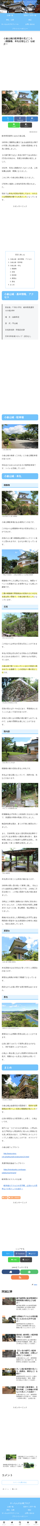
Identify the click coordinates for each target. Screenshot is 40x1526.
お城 (5, 1197)
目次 (17, 255)
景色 (13, 281)
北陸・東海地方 (15, 1197)
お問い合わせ (29, 1513)
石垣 (13, 272)
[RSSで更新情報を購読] (20, 1277)
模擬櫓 (14, 269)
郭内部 (14, 275)
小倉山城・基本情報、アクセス (21, 259)
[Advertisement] (20, 67)
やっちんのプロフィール (10, 1513)
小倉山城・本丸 (15, 265)
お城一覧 (10, 1507)
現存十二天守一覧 (29, 1507)
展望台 (14, 278)
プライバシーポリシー (20, 1516)
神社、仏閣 (10, 1510)
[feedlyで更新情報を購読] (29, 1272)
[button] (26, 125)
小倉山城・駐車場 (16, 262)
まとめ (12, 285)
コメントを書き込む (20, 1482)
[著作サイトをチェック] (11, 1272)
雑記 (29, 1510)
